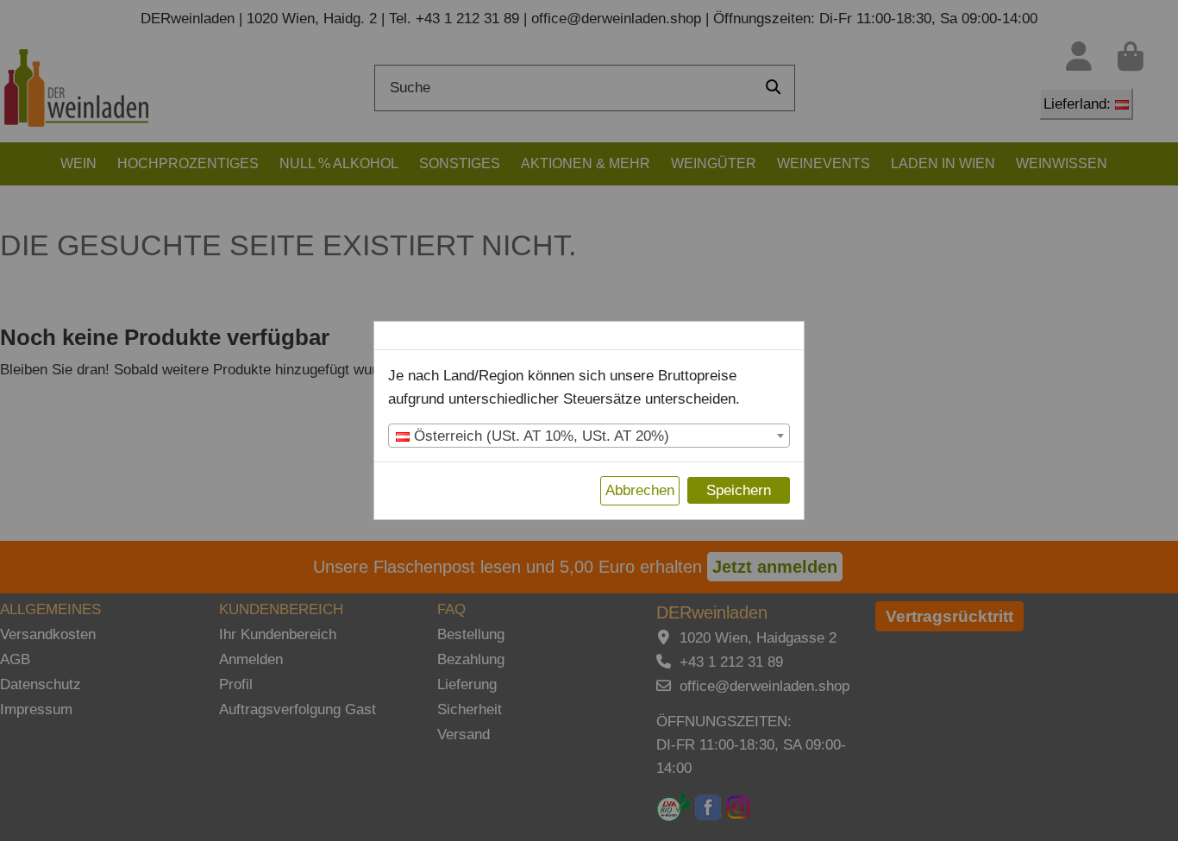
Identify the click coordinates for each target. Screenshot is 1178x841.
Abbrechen (639, 490)
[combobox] (589, 436)
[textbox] (589, 436)
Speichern (738, 490)
